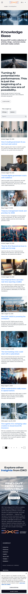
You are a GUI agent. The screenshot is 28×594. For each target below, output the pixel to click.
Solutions (5, 552)
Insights (5, 554)
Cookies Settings (14, 587)
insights (7, 470)
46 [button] (21, 447)
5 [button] (16, 447)
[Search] (25, 2)
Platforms (5, 549)
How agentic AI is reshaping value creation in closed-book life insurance (13, 426)
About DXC (6, 556)
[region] (14, 582)
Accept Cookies (14, 591)
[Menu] (2, 2)
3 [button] (11, 447)
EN (21, 2)
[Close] (26, 573)
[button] (24, 448)
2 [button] (8, 447)
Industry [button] (12, 112)
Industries (5, 547)
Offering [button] (4, 112)
